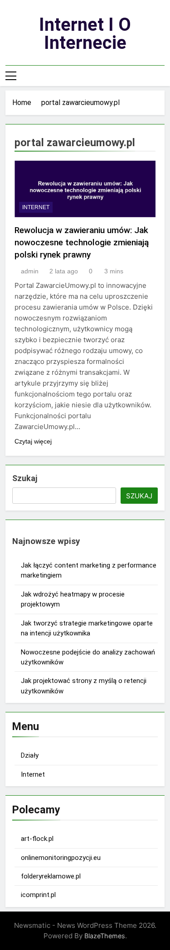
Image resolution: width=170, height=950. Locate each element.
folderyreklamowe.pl (51, 876)
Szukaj (24, 478)
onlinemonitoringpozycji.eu (61, 858)
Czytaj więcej (33, 441)
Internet (35, 207)
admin (30, 271)
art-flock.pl (37, 839)
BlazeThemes (104, 936)
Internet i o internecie (85, 33)
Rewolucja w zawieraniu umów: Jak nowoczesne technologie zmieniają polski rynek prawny (82, 242)
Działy (30, 755)
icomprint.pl (38, 895)
